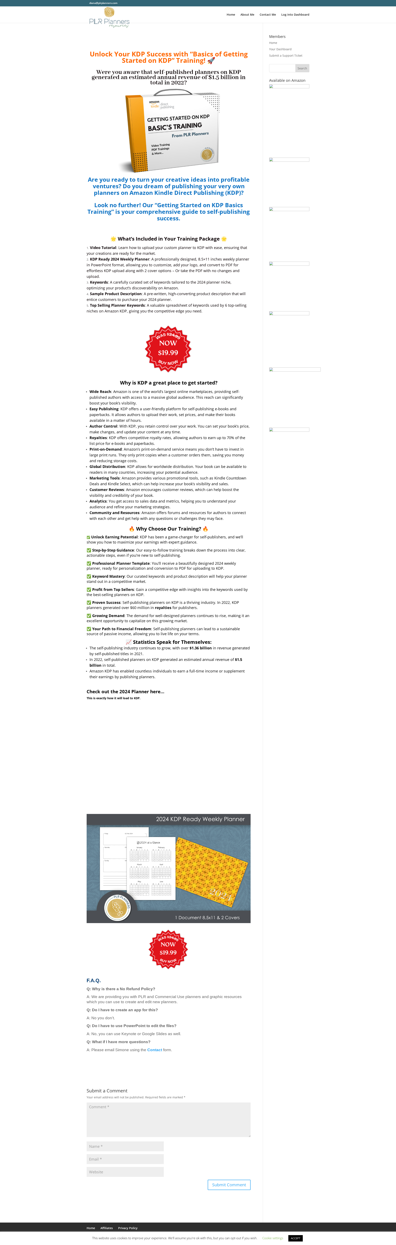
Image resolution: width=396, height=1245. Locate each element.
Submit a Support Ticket (285, 55)
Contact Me (268, 14)
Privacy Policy (128, 1228)
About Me (247, 14)
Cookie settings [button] (272, 1238)
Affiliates (106, 1228)
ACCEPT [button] (295, 1238)
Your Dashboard (280, 49)
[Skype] (143, 3)
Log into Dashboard (295, 14)
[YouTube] (132, 3)
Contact (154, 1050)
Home (231, 14)
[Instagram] (138, 3)
